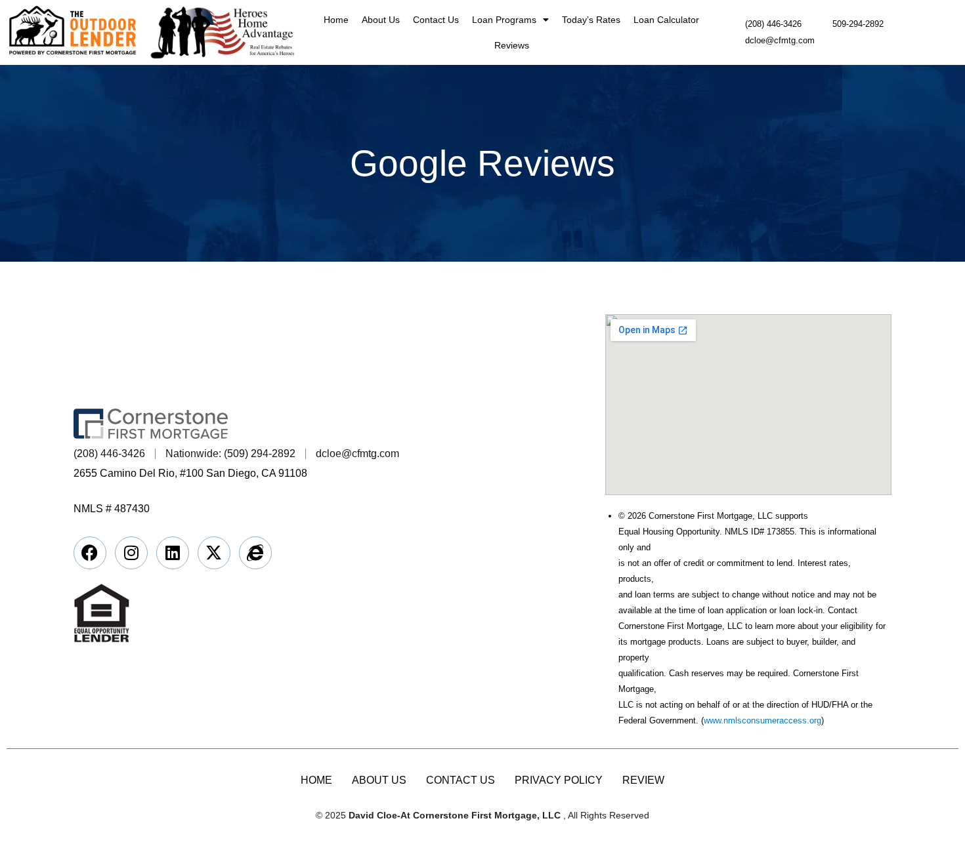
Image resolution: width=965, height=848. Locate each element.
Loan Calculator (666, 19)
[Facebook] (90, 552)
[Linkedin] (172, 552)
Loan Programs (504, 19)
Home (336, 19)
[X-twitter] (214, 552)
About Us (381, 19)
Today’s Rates (591, 19)
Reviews (511, 45)
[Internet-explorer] (255, 552)
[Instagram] (131, 552)
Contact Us (436, 19)
